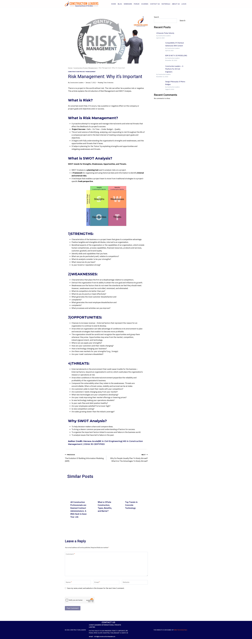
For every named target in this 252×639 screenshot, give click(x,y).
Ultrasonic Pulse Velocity (165, 33)
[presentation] (79, 490)
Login (183, 4)
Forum (136, 4)
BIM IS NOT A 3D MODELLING (176, 56)
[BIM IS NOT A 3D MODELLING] (160, 58)
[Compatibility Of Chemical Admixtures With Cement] (160, 45)
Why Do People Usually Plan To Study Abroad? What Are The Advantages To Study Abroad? (129, 458)
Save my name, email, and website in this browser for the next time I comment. (95, 588)
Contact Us (155, 4)
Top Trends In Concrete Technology (131, 505)
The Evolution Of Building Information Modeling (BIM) (84, 458)
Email (97, 582)
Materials (166, 4)
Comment (70, 554)
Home (113, 4)
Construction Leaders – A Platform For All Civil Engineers (174, 69)
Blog (120, 4)
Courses (144, 4)
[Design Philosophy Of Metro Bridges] (160, 84)
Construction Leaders (77, 82)
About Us (176, 4)
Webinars (128, 4)
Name (69, 582)
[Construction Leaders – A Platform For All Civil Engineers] (160, 68)
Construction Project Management (82, 71)
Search (156, 17)
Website (126, 582)
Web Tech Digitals (180, 630)
